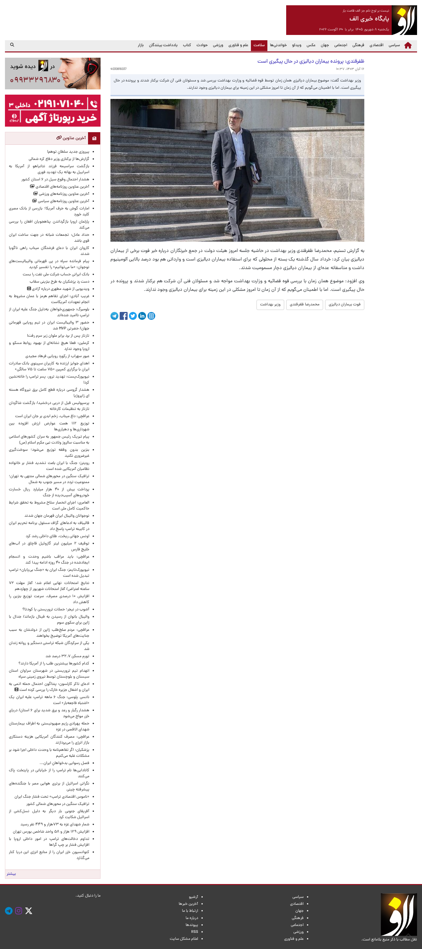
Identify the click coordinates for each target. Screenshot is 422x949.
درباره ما (192, 918)
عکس (311, 45)
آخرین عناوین (74, 138)
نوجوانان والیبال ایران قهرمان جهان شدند (56, 516)
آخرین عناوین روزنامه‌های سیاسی (63, 201)
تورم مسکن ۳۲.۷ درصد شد (67, 656)
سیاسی (394, 45)
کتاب (187, 45)
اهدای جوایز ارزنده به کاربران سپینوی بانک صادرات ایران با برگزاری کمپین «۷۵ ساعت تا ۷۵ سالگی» (49, 367)
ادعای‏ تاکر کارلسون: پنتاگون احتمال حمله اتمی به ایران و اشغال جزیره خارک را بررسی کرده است (49, 687)
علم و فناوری (238, 45)
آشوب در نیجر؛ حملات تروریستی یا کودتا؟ (55, 610)
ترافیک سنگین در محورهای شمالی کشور (57, 804)
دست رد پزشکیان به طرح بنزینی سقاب (59, 282)
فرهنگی (358, 45)
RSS (194, 932)
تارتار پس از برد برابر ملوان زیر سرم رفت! (58, 336)
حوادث (202, 45)
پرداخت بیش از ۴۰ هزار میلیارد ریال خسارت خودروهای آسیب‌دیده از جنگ (49, 493)
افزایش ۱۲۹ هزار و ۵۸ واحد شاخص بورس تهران (51, 832)
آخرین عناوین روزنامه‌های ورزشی (63, 194)
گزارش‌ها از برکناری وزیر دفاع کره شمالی (59, 159)
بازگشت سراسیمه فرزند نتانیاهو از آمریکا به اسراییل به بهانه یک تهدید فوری (49, 169)
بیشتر (11, 874)
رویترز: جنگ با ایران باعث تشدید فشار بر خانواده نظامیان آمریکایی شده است (49, 466)
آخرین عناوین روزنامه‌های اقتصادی (62, 187)
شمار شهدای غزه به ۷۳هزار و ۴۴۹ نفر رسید (54, 825)
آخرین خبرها (188, 904)
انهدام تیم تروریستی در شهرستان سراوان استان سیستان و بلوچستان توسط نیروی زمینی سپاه (49, 674)
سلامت (258, 45)
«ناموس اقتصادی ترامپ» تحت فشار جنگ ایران (52, 797)
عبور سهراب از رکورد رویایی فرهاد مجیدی (57, 356)
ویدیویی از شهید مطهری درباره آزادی (60, 289)
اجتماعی (340, 45)
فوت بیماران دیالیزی (345, 305)
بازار (141, 45)
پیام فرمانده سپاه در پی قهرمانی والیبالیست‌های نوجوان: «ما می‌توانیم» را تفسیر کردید (49, 264)
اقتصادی (376, 45)
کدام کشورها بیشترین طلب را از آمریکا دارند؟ (53, 664)
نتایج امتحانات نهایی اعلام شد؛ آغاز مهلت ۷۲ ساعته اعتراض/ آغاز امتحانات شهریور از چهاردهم (49, 586)
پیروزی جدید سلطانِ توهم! (68, 152)
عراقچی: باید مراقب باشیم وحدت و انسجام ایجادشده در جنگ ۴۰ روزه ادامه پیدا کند (49, 560)
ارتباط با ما (190, 911)
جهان (325, 45)
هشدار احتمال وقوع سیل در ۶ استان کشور (55, 180)
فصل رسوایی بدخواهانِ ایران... (64, 763)
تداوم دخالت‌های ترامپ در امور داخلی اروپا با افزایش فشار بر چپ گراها (49, 842)
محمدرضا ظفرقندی (304, 305)
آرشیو (193, 897)
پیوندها (192, 925)
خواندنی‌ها (278, 45)
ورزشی (218, 45)
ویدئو (296, 45)
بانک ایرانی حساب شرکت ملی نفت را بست (56, 275)
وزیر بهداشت (270, 305)
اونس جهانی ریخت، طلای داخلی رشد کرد (57, 536)
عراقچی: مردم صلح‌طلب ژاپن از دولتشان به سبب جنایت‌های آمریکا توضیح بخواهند (49, 633)
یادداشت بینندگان (163, 45)
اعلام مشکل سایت (184, 939)
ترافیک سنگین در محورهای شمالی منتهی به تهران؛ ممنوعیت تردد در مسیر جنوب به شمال (49, 479)
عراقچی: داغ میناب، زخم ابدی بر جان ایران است (52, 416)
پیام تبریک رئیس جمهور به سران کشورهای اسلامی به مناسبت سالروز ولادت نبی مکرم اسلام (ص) (49, 440)
